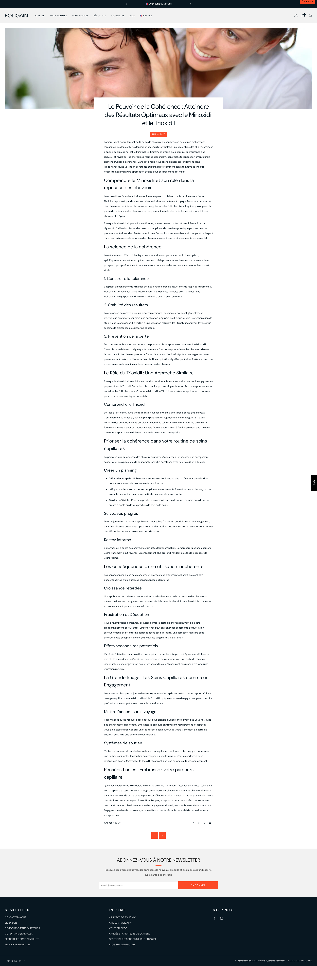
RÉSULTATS (99, 15)
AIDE (132, 15)
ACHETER (40, 15)
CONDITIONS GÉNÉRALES (19, 933)
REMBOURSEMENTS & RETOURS (22, 928)
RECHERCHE (117, 15)
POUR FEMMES (80, 15)
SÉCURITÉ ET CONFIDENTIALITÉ (22, 939)
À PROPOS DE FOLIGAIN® (122, 917)
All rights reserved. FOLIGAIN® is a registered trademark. (260, 960)
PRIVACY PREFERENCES (17, 944)
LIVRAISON (11, 922)
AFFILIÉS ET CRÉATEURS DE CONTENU (130, 933)
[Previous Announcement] (126, 4)
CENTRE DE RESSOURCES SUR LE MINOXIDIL (133, 939)
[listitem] (158, 4)
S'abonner (198, 885)
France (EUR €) (13, 960)
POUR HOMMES (58, 15)
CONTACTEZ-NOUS (15, 917)
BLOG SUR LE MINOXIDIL (122, 944)
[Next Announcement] (191, 4)
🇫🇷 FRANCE (146, 15)
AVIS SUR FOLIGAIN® (120, 922)
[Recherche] (310, 15)
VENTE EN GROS (118, 928)
